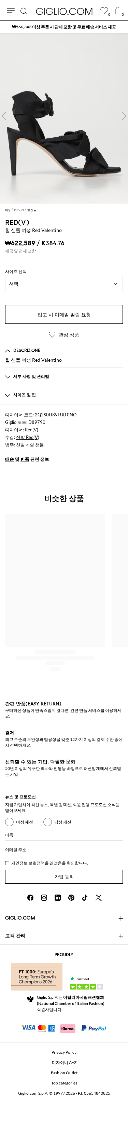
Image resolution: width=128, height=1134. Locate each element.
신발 (20, 444)
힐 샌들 (37, 444)
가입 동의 (64, 876)
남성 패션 (62, 822)
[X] (98, 897)
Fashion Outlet (64, 1072)
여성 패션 (24, 822)
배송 (9, 459)
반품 (24, 459)
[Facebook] (30, 897)
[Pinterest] (71, 897)
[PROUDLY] (36, 976)
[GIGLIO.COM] (64, 11)
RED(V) (17, 222)
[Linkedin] (57, 897)
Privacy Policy (64, 1052)
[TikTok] (85, 897)
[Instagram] (44, 897)
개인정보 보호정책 (28, 863)
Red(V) (31, 429)
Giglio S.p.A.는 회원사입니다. (70, 1003)
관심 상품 (68, 335)
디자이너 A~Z (64, 1062)
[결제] (64, 1028)
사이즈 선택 (16, 271)
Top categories (64, 1082)
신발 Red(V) (27, 437)
